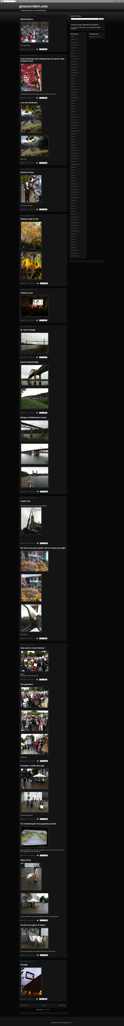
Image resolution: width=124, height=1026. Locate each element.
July (72, 78)
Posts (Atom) (46, 1009)
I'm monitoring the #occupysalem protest (38, 824)
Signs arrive (25, 860)
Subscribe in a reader (95, 36)
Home (43, 1005)
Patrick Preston (27, 172)
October (73, 47)
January (73, 39)
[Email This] (40, 49)
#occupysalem (26, 684)
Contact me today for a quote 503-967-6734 (33, 10)
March (72, 114)
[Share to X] (43, 49)
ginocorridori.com (33, 6)
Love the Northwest (28, 103)
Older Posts (62, 1005)
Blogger (70, 1022)
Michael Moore (26, 19)
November (74, 45)
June (72, 50)
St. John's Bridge (27, 330)
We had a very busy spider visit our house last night (42, 548)
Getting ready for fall (29, 219)
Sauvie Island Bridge (29, 362)
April (72, 111)
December (74, 42)
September (74, 58)
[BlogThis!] (42, 49)
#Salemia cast (26, 293)
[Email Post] (37, 49)
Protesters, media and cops (32, 766)
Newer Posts (24, 1005)
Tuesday (24, 965)
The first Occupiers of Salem (32, 925)
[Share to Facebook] (45, 49)
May (72, 36)
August (73, 61)
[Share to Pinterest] (46, 49)
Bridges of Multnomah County (33, 417)
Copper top (25, 501)
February (73, 117)
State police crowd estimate (32, 648)
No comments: (31, 49)
